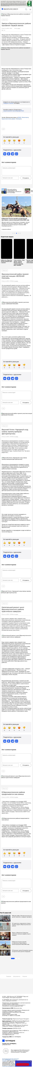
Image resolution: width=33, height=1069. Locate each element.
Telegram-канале (8, 103)
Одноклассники (6, 119)
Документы (16, 976)
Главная (8, 976)
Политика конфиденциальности (10, 1066)
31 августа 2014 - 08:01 (7, 28)
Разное (25, 976)
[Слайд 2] (14, 233)
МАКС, (20, 117)
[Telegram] (12, 153)
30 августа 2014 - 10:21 (7, 797)
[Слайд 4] (18, 233)
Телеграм (18, 119)
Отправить (26, 178)
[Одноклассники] (8, 153)
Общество (5, 19)
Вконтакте (25, 117)
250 (3, 129)
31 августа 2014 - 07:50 (7, 281)
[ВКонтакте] (4, 153)
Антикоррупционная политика (10, 1058)
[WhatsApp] (16, 153)
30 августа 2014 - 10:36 (7, 614)
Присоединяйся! (22, 1064)
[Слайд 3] (16, 233)
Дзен (13, 119)
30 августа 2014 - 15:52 (7, 436)
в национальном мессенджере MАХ (13, 110)
